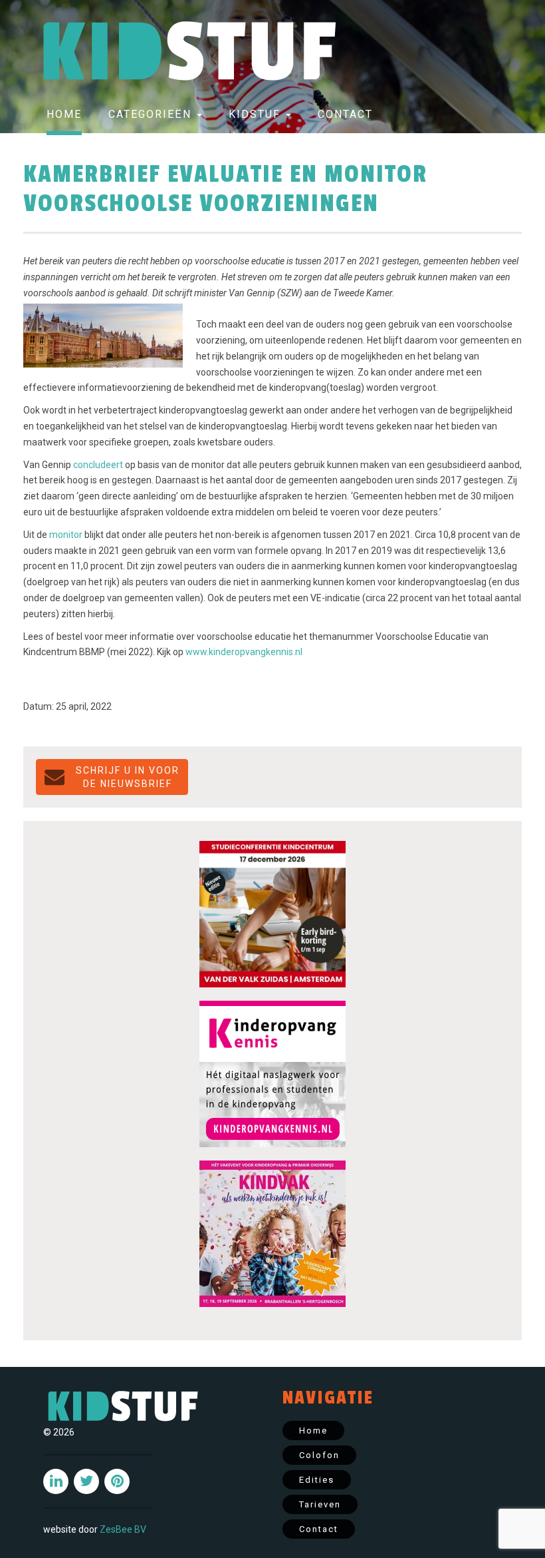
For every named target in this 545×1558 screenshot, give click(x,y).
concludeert (98, 464)
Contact (345, 114)
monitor (65, 534)
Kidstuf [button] (256, 114)
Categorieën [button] (151, 114)
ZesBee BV (123, 1529)
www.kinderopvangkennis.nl (243, 652)
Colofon (319, 1455)
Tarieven (320, 1504)
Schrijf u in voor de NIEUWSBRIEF (127, 777)
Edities (316, 1480)
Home (64, 114)
